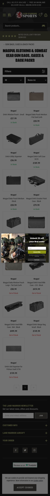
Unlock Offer (37, 252)
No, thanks (37, 259)
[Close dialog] (47, 235)
